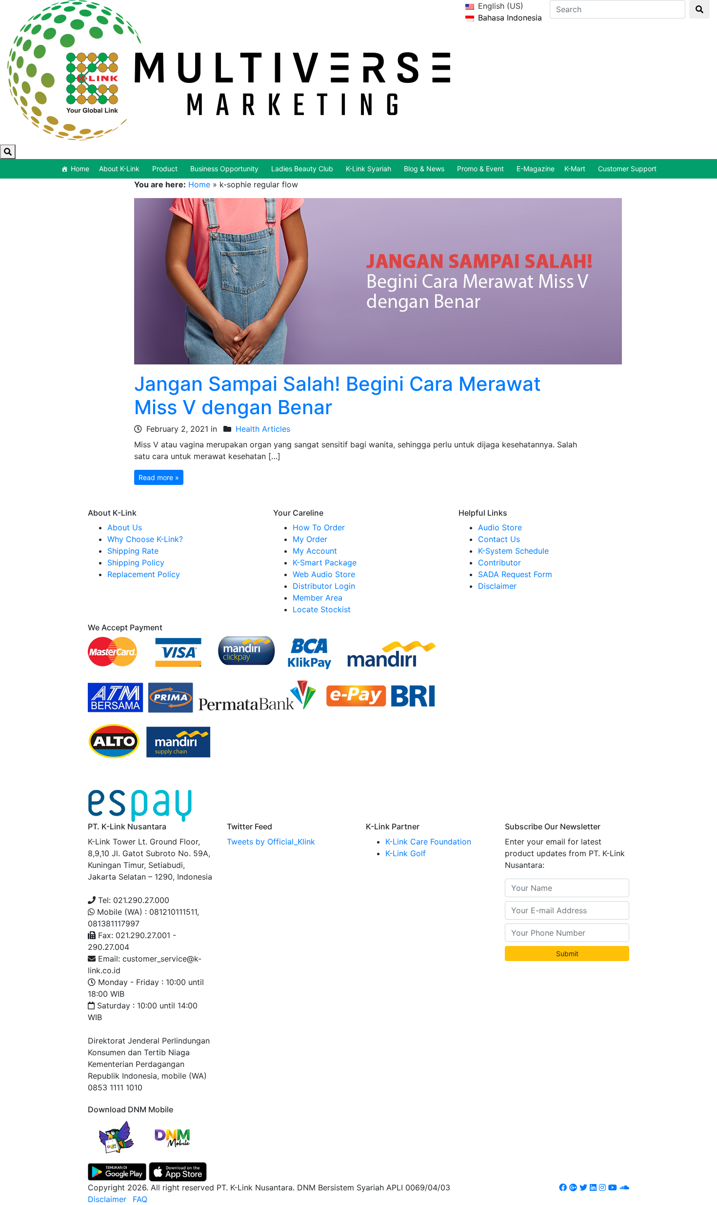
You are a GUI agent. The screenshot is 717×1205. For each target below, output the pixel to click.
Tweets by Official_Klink (271, 841)
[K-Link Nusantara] (228, 68)
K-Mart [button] (574, 168)
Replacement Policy (143, 574)
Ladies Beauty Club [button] (302, 168)
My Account (315, 551)
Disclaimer (497, 586)
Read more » (159, 477)
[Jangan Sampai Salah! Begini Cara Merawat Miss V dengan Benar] (378, 280)
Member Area (317, 597)
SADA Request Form (515, 574)
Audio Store (500, 527)
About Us (124, 527)
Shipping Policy (135, 562)
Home (80, 168)
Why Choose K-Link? (145, 539)
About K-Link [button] (119, 168)
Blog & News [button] (424, 168)
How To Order (319, 527)
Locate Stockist (322, 609)
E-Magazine (536, 168)
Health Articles (263, 429)
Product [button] (165, 168)
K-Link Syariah (368, 168)
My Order (310, 539)
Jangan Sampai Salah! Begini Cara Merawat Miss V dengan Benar (337, 395)
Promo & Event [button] (480, 168)
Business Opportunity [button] (224, 168)
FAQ (140, 1199)
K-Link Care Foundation (428, 841)
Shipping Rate (133, 551)
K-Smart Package (325, 562)
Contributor (499, 562)
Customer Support (627, 168)
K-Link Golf (405, 853)
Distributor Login (324, 586)
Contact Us (499, 539)
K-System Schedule (513, 551)
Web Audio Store (324, 574)
